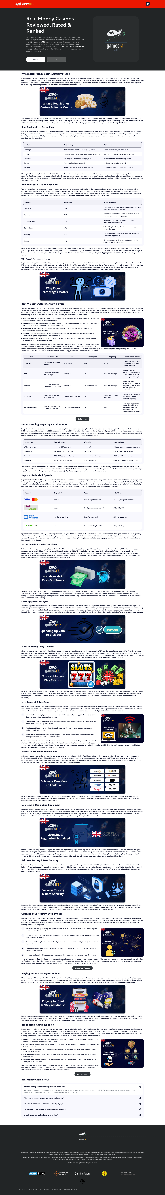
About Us (22, 1189)
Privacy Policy (56, 1189)
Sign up (36, 59)
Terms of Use (33, 1189)
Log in (56, 59)
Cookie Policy (44, 1189)
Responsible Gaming (70, 1189)
